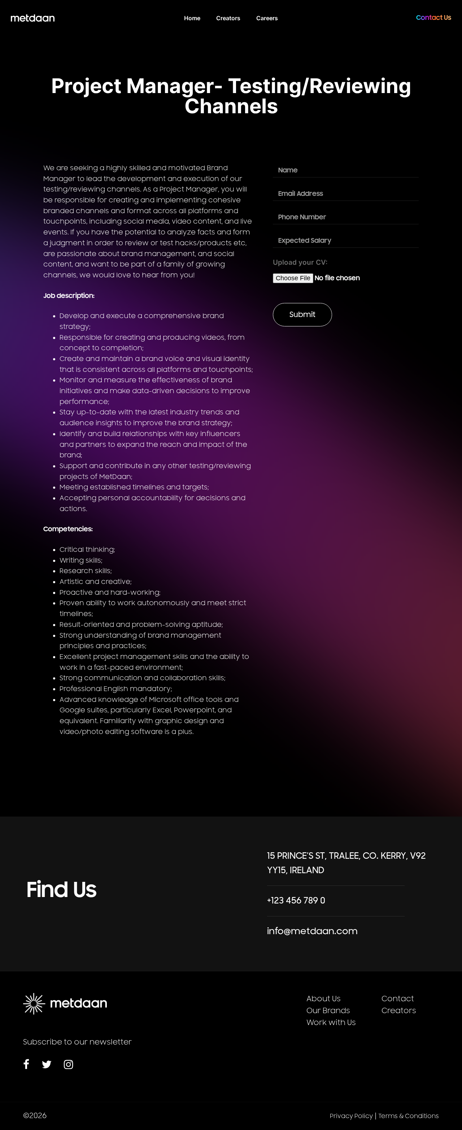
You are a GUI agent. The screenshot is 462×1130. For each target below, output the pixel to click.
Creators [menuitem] (228, 18)
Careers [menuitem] (267, 18)
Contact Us (433, 18)
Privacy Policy (351, 1116)
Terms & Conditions (408, 1116)
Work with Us (331, 1022)
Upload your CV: (300, 262)
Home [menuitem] (192, 18)
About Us (323, 998)
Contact (398, 998)
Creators (399, 1010)
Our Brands (328, 1010)
